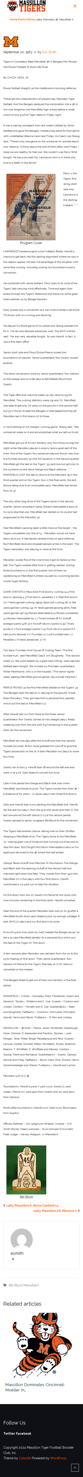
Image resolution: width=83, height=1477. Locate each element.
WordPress (58, 1458)
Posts (22, 19)
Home (13, 19)
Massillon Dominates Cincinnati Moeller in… (34, 1387)
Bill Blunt (16, 1285)
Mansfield (31, 1285)
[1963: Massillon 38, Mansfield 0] (11, 41)
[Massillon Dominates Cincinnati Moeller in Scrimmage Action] (41, 1345)
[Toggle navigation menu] (75, 6)
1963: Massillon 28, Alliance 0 (55, 1211)
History (31, 19)
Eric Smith (49, 52)
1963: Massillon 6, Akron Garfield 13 (32, 1205)
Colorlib (25, 1458)
